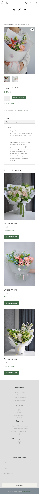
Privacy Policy (26, 491)
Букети (20, 24)
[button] (32, 29)
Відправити (19, 485)
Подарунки (19, 412)
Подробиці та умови (19, 397)
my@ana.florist (21, 434)
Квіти (15, 24)
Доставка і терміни (19, 392)
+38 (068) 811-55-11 (22, 431)
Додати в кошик (19, 97)
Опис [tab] (7, 118)
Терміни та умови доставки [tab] (14, 122)
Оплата (19, 395)
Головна (6, 24)
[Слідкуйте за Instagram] (19, 450)
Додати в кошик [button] (11, 237)
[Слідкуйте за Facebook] (19, 442)
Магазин (11, 24)
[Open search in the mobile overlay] (37, 3)
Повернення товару (19, 400)
